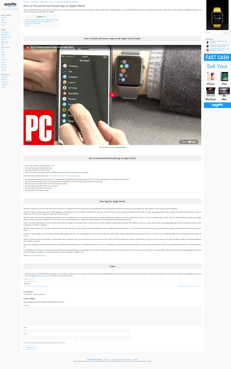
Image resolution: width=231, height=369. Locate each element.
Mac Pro (3, 67)
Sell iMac (3, 79)
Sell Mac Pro (4, 84)
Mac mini (3, 65)
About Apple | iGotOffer (95, 359)
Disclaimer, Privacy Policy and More (121, 359)
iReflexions (4, 59)
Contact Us (107, 359)
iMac (2, 49)
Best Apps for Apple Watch (32, 23)
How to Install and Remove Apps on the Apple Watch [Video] (41, 19)
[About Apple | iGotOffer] (10, 5)
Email (25, 334)
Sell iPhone (4, 77)
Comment (26, 305)
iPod (2, 57)
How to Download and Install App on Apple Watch (38, 21)
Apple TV (3, 39)
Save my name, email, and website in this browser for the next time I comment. (44, 343)
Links (27, 25)
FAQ (2, 44)
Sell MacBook (5, 82)
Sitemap (135, 359)
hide (44, 16)
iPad (2, 52)
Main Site (3, 17)
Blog (2, 25)
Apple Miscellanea (6, 37)
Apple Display (5, 32)
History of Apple (5, 47)
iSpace (3, 62)
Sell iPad (3, 87)
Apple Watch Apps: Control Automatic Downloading (189, 286)
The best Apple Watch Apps (37, 255)
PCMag (112, 147)
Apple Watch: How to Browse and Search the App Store (36, 286)
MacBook (3, 69)
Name (25, 327)
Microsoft (3, 22)
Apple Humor (4, 34)
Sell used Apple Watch (44, 276)
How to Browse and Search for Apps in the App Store (64, 176)
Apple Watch (4, 42)
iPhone (3, 54)
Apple (2, 20)
